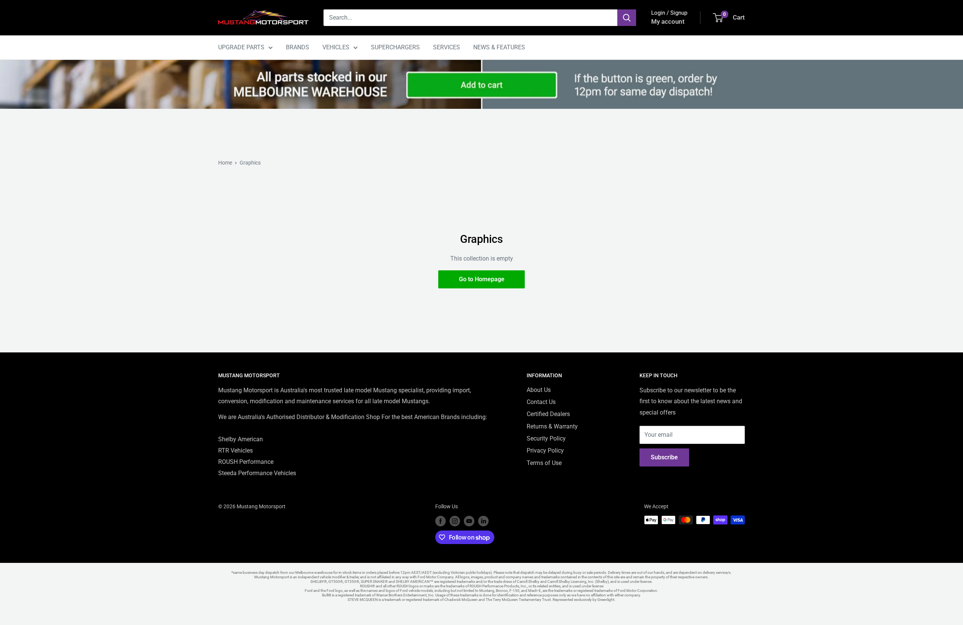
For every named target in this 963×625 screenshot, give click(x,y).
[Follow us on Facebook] (440, 520)
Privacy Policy (545, 450)
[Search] (626, 17)
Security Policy (546, 438)
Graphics (250, 163)
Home (225, 163)
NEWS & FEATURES (499, 47)
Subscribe (664, 457)
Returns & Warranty (552, 426)
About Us (539, 389)
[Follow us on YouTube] (469, 520)
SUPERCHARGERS (395, 47)
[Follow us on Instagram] (455, 520)
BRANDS (297, 47)
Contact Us (541, 401)
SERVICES (446, 47)
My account (668, 21)
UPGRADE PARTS (241, 47)
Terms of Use (544, 462)
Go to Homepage (481, 279)
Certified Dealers (548, 414)
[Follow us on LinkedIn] (483, 520)
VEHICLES (335, 47)
